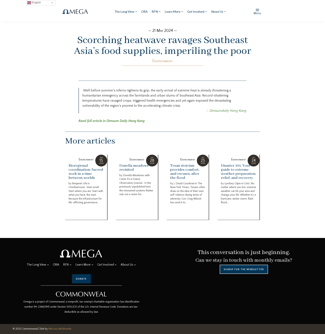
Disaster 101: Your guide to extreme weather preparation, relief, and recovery (238, 171)
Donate (81, 278)
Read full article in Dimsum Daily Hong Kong (112, 121)
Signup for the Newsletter (244, 269)
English (36, 2)
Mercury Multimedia (59, 328)
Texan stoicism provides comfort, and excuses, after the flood (184, 171)
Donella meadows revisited (133, 167)
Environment (162, 61)
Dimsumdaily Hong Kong (228, 111)
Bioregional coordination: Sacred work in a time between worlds (86, 171)
